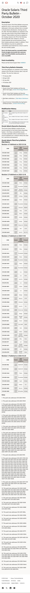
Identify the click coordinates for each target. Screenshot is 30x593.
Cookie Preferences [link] (6, 580)
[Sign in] (24, 3)
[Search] (18, 3)
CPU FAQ (25, 94)
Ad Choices (13, 580)
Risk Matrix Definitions (22, 98)
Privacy (12, 578)
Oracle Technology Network (20, 89)
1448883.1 (23, 62)
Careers (18, 580)
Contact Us (22, 583)
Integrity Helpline (14, 583)
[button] (3, 3)
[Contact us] (27, 3)
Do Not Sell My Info (19, 578)
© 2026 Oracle (5, 578)
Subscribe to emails (6, 583)
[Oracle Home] (6, 3)
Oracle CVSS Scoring (18, 103)
